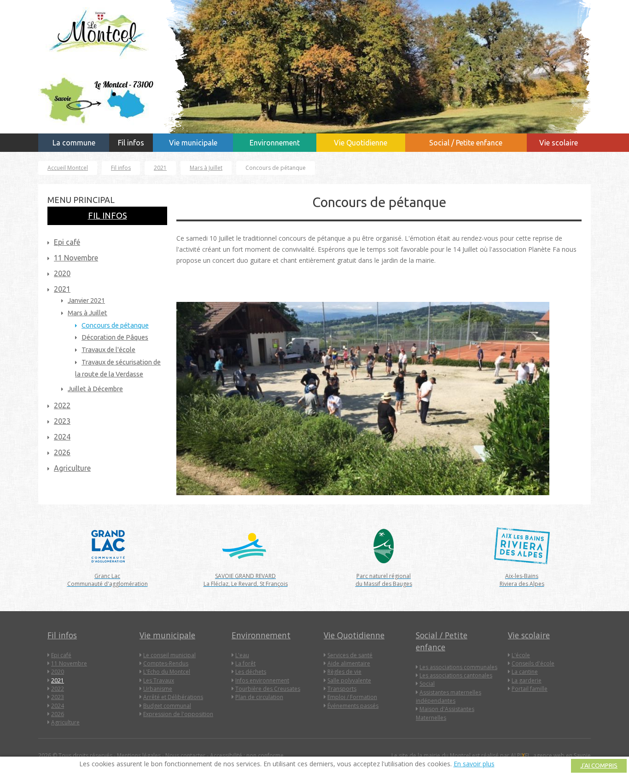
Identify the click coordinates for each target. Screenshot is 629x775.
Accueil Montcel (67, 168)
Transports (341, 689)
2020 (62, 273)
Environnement (275, 143)
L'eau (242, 655)
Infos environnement (262, 680)
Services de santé (350, 655)
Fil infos (131, 143)
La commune (73, 143)
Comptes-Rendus (165, 663)
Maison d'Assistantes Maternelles (445, 713)
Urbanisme (157, 689)
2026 (57, 714)
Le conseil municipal (169, 655)
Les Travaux (158, 680)
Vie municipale (193, 143)
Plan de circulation (259, 697)
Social (427, 684)
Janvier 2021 (86, 300)
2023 (57, 697)
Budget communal (167, 706)
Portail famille (529, 689)
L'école (521, 655)
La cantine (525, 672)
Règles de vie (344, 672)
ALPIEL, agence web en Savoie (551, 755)
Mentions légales (139, 755)
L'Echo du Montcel (166, 672)
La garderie (527, 680)
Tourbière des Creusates (267, 689)
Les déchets (250, 672)
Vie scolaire (558, 143)
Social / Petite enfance (465, 143)
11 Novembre (76, 258)
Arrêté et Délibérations (173, 697)
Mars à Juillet (206, 168)
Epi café (67, 242)
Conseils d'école (533, 663)
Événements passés (353, 706)
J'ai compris (598, 765)
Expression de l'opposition (178, 714)
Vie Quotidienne (360, 143)
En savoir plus (474, 763)
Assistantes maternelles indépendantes (448, 696)
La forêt (245, 663)
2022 (57, 689)
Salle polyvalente (349, 680)
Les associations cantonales (455, 675)
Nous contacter (185, 755)
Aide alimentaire (348, 663)
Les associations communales (458, 667)
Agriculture (65, 722)
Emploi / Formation (352, 697)
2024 (57, 706)
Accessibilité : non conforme (247, 755)
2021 (160, 168)
